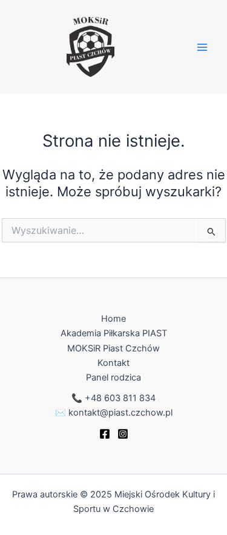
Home (113, 318)
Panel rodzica (113, 377)
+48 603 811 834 (120, 398)
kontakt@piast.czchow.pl (120, 412)
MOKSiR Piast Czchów (113, 348)
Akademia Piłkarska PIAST (114, 333)
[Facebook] (104, 433)
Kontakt (113, 362)
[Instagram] (122, 433)
